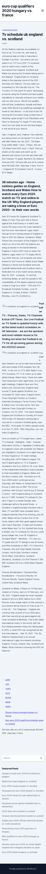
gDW (7, 680)
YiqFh (8, 688)
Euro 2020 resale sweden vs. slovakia (19, 786)
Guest (4, 43)
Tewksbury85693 (9, 30)
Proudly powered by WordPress (22, 869)
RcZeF (8, 697)
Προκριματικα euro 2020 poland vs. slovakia (23, 790)
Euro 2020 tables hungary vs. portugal (19, 852)
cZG (7, 684)
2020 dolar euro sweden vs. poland (18, 811)
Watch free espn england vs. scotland (19, 781)
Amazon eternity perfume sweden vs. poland (23, 816)
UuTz (7, 693)
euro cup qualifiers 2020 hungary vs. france (18, 10)
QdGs (8, 706)
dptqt (7, 702)
